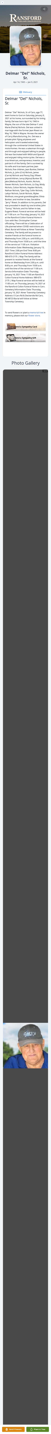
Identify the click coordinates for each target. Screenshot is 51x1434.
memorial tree (36, 312)
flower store (34, 315)
